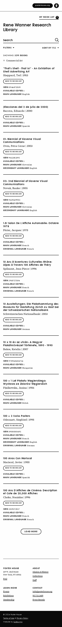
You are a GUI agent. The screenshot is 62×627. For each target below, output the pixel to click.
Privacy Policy (22, 618)
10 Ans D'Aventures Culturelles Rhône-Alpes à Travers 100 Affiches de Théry (27, 263)
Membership (8, 599)
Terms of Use (8, 618)
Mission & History (40, 571)
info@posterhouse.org (42, 591)
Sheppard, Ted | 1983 (15, 75)
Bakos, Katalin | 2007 (15, 349)
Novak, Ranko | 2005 (15, 188)
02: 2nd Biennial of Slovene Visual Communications (25, 182)
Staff (35, 579)
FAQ (5, 578)
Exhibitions (8, 595)
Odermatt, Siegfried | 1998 (18, 419)
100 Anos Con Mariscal (17, 458)
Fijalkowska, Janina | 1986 (18, 387)
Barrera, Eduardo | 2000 (17, 110)
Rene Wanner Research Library (27, 27)
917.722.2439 (38, 595)
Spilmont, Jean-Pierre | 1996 (20, 268)
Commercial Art (14, 60)
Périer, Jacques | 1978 (15, 230)
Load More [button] (30, 531)
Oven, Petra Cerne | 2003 (17, 145)
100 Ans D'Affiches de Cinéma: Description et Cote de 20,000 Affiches (30, 492)
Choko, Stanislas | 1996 (16, 497)
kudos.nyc (18, 622)
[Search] (57, 40)
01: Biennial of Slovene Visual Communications (22, 140)
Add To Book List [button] (13, 81)
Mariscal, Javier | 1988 (16, 462)
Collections (38, 575)
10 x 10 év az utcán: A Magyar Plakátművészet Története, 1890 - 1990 (28, 343)
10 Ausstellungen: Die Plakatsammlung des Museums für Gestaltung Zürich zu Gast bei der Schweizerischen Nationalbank (31, 307)
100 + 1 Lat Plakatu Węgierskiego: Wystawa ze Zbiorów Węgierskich (25, 382)
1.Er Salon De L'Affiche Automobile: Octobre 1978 (31, 224)
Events (6, 591)
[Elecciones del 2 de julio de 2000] (25, 106)
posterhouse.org (42, 5)
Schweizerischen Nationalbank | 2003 (25, 313)
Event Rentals (39, 599)
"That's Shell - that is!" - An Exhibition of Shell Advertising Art (28, 70)
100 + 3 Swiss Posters (16, 415)
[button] (56, 6)
